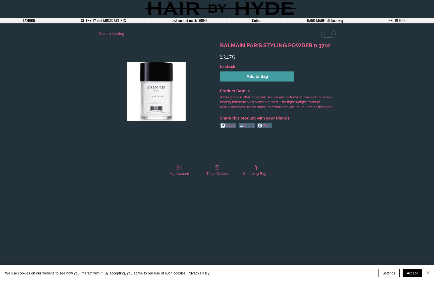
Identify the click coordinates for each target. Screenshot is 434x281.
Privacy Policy (198, 272)
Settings (389, 272)
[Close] (428, 273)
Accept (412, 272)
